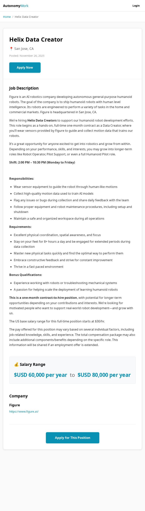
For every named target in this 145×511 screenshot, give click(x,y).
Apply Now (25, 67)
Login (136, 5)
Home (7, 17)
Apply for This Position (72, 437)
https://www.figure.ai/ (24, 411)
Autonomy (15, 5)
